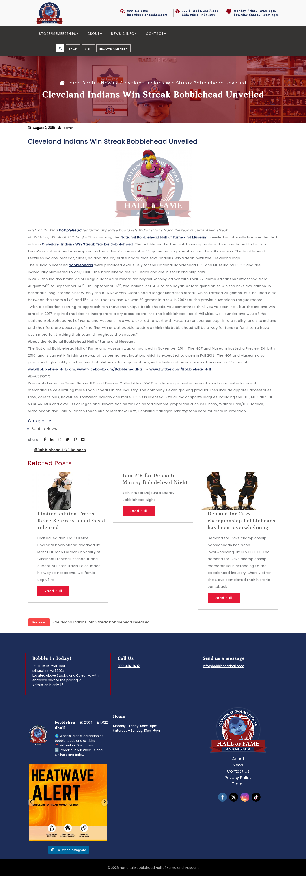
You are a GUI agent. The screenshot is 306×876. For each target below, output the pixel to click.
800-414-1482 (137, 10)
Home (73, 83)
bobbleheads (81, 265)
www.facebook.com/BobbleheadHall (110, 369)
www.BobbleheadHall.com (51, 369)
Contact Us (238, 771)
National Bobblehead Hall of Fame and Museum (164, 237)
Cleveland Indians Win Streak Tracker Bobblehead (87, 244)
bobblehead (70, 230)
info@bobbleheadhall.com (147, 14)
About (94, 33)
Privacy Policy (238, 777)
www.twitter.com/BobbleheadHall (180, 369)
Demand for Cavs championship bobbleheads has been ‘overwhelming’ (241, 520)
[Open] (68, 802)
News (238, 765)
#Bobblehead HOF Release (60, 449)
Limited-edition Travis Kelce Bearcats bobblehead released (71, 520)
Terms (238, 784)
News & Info (123, 33)
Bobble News (98, 83)
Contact (155, 33)
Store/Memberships (57, 33)
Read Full (53, 591)
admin (68, 127)
